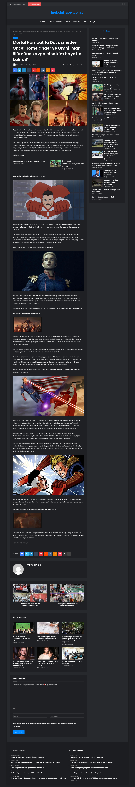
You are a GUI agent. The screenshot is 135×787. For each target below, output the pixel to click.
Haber (51, 22)
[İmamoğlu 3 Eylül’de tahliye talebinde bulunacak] (97, 173)
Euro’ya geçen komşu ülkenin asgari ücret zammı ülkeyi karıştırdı (112, 87)
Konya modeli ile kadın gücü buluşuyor (72, 662)
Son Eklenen (107, 31)
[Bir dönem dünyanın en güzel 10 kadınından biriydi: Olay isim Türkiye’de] (23, 653)
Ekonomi (59, 22)
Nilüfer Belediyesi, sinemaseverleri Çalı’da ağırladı (21, 638)
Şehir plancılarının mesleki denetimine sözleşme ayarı (47, 637)
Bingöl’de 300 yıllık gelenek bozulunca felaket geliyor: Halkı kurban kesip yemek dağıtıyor (72, 639)
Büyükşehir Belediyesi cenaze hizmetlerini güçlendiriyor (112, 127)
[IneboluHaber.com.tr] (67, 12)
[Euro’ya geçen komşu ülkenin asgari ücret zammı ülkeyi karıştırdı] (97, 87)
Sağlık (67, 22)
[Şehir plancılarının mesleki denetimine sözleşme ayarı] (48, 628)
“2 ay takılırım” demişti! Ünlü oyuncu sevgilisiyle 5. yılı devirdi (47, 663)
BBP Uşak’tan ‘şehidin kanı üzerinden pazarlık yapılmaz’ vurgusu (112, 110)
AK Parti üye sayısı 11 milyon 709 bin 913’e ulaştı (111, 63)
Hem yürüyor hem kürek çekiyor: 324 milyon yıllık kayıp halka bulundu (105, 47)
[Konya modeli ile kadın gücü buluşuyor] (73, 653)
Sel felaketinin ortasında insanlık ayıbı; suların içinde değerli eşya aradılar (106, 164)
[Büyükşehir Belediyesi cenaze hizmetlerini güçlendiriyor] (97, 128)
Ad (14, 708)
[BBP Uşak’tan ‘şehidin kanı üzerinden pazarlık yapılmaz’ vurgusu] (97, 111)
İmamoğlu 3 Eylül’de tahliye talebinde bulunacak (111, 173)
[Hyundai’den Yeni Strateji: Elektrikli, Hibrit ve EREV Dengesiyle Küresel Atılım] (97, 143)
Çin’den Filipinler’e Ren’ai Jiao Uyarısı (53, 4)
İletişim (92, 22)
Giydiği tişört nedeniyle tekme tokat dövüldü (112, 95)
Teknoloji (76, 22)
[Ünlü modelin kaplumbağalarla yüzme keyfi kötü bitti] (55, 163)
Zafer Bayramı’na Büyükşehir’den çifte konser (29, 161)
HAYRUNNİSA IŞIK (21, 65)
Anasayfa (43, 22)
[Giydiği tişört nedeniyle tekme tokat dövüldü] (97, 97)
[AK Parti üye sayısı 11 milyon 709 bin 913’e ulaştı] (97, 63)
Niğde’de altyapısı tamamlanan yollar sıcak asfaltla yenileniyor (111, 155)
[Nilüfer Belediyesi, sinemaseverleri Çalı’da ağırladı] (23, 628)
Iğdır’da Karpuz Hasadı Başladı (103, 197)
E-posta (16, 716)
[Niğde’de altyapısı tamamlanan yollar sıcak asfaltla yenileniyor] (97, 154)
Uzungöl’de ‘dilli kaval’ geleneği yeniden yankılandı (112, 182)
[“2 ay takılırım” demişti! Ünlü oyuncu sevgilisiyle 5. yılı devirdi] (48, 653)
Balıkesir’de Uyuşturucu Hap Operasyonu (106, 135)
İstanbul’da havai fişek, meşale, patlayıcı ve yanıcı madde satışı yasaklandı (107, 71)
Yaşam (85, 22)
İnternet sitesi (54, 716)
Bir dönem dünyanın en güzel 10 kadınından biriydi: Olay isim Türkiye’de (23, 663)
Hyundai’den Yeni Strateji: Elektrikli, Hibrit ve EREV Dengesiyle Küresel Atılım (112, 143)
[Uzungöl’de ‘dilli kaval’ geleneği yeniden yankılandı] (97, 183)
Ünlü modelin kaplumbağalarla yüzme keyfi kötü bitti (73, 163)
